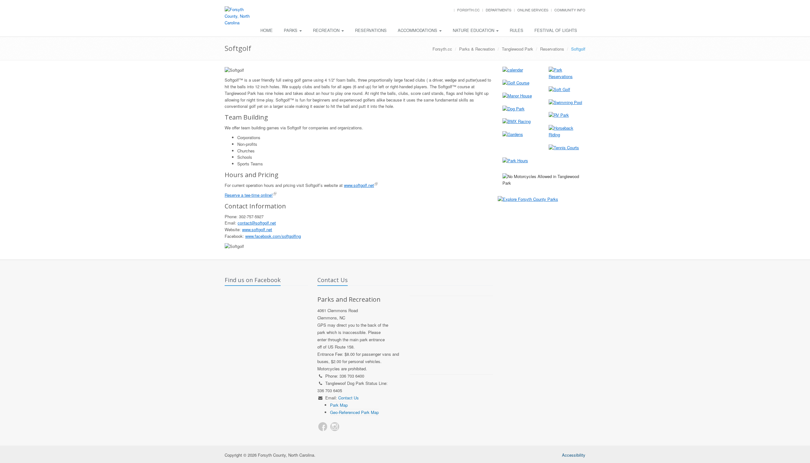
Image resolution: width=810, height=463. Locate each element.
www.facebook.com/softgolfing (273, 236)
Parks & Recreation (477, 49)
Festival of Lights (555, 30)
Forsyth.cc (468, 9)
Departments (498, 9)
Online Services (532, 9)
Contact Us (348, 398)
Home (266, 30)
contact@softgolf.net (257, 223)
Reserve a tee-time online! (249, 195)
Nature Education (474, 30)
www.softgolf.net (359, 185)
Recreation (327, 30)
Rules (516, 30)
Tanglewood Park (517, 49)
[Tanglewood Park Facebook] (322, 426)
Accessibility (573, 455)
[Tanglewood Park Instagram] (334, 426)
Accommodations (418, 30)
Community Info (569, 9)
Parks (291, 30)
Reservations (371, 30)
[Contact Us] (346, 426)
